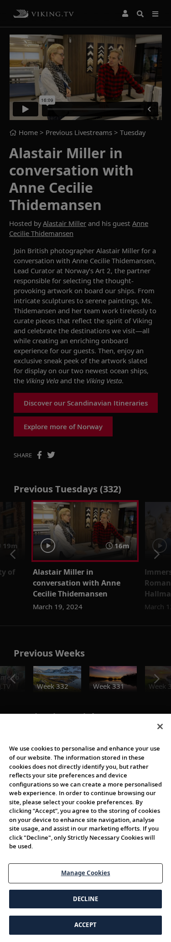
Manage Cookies (85, 873)
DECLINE (85, 899)
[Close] (160, 727)
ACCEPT (85, 925)
